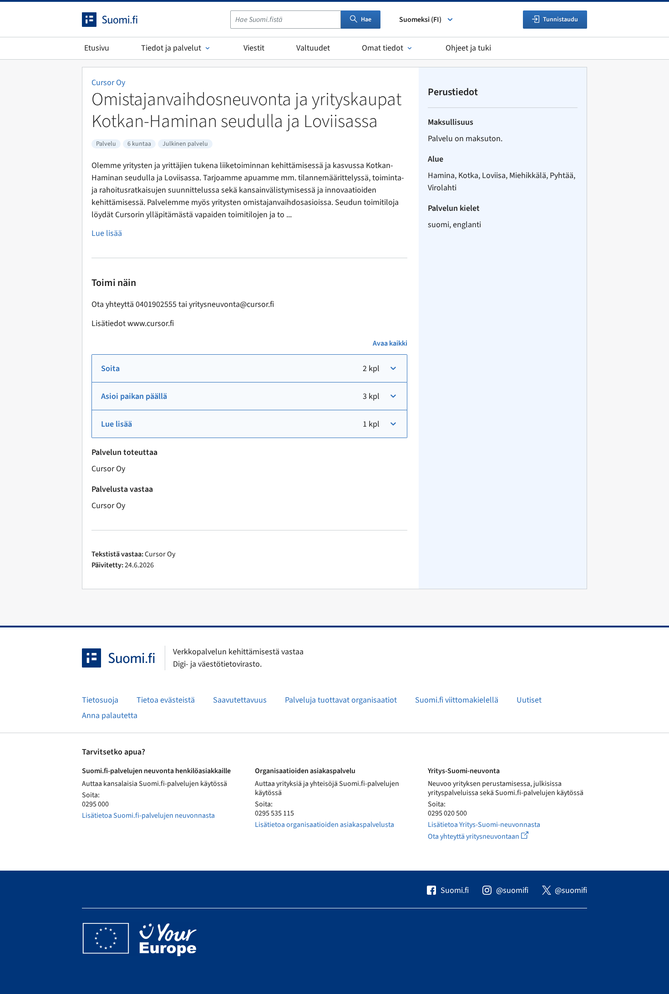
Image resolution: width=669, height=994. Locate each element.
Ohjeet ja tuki (468, 48)
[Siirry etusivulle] (118, 19)
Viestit (253, 48)
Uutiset (529, 700)
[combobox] (285, 19)
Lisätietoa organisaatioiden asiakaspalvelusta (324, 824)
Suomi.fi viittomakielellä (456, 700)
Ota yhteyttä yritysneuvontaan (488, 836)
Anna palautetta (109, 715)
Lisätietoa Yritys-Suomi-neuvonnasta (484, 824)
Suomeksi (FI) (420, 20)
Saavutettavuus (240, 700)
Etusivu (96, 48)
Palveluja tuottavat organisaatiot (341, 700)
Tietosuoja (100, 700)
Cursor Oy (108, 82)
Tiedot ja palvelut (171, 48)
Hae (366, 19)
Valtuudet (313, 48)
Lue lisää (106, 233)
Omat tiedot (382, 48)
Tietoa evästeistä (166, 700)
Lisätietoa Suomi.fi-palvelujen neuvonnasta (148, 815)
